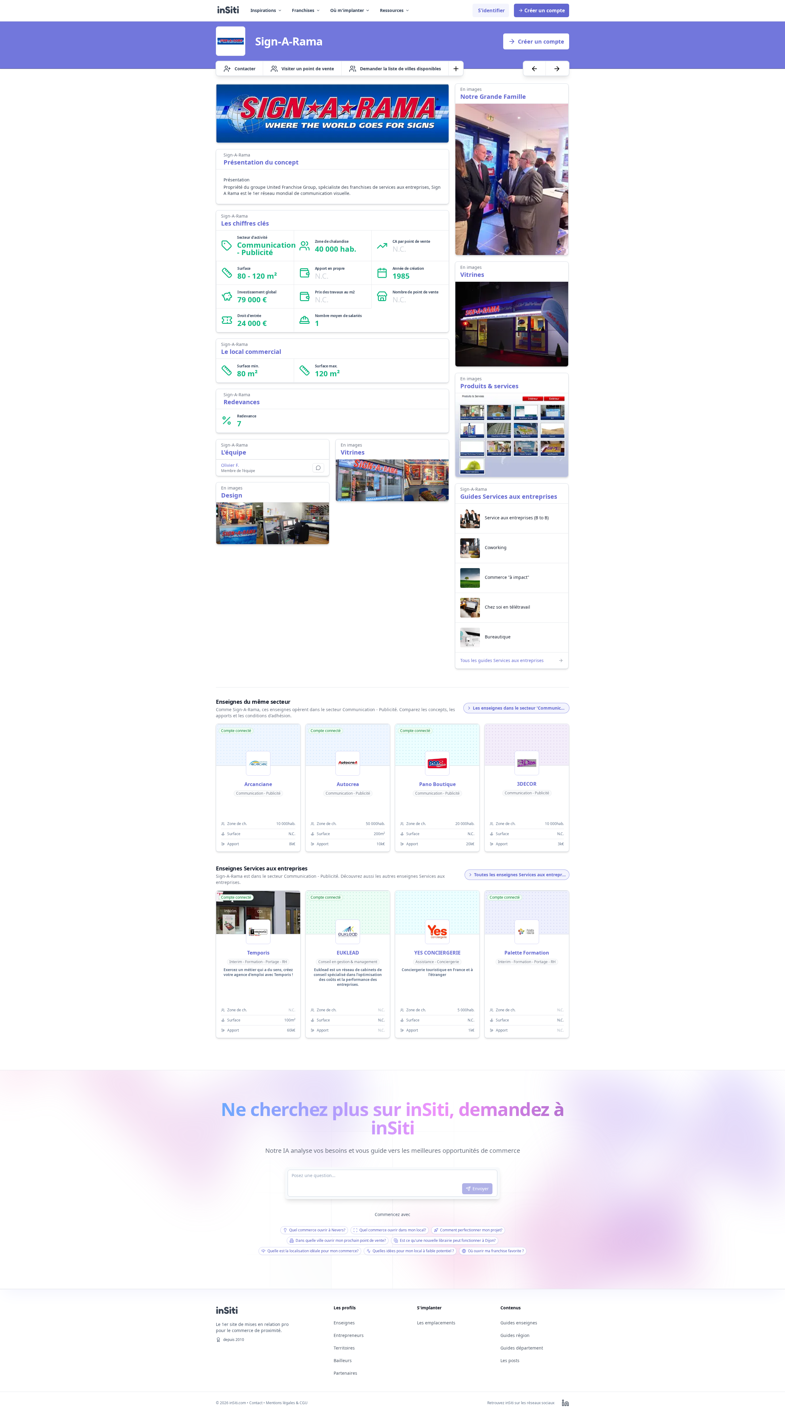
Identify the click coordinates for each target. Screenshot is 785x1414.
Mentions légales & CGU (287, 1402)
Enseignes (344, 1323)
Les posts (509, 1360)
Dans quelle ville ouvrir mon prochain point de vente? (341, 1240)
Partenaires (345, 1373)
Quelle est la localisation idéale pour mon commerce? (312, 1250)
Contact (255, 1402)
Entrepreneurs (349, 1335)
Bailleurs (343, 1360)
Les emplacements (436, 1323)
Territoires (344, 1348)
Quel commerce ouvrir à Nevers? (317, 1230)
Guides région (515, 1335)
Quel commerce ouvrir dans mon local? (392, 1230)
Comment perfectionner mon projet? (471, 1230)
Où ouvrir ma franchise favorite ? (496, 1250)
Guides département (521, 1348)
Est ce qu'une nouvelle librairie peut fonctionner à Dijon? (448, 1240)
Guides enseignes (518, 1323)
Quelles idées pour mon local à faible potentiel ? (413, 1250)
